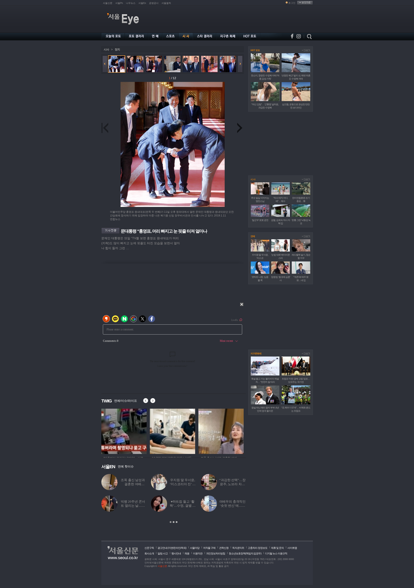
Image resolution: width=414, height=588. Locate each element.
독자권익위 (238, 547)
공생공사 (153, 3)
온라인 (176, 547)
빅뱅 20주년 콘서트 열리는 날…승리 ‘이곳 (133, 505)
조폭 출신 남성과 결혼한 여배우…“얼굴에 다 (133, 484)
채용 (187, 553)
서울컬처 (166, 3)
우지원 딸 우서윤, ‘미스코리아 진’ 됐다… (182, 484)
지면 (170, 547)
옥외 (183, 547)
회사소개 (149, 553)
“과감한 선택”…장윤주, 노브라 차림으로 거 (232, 484)
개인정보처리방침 (215, 553)
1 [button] (170, 522)
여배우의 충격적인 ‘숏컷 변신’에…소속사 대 (232, 505)
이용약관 (197, 553)
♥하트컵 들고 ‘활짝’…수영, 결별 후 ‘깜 (183, 505)
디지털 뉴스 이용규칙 (276, 553)
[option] (124, 431)
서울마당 (194, 547)
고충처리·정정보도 (257, 547)
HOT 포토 (255, 50)
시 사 (253, 179)
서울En (142, 3)
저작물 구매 (209, 547)
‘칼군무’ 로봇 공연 (260, 220)
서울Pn (119, 3)
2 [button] (173, 522)
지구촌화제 (256, 353)
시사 (106, 49)
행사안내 (176, 553)
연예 (253, 236)
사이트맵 (292, 547)
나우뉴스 (130, 3)
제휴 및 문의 (277, 547)
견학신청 (224, 547)
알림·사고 (163, 553)
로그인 (291, 3)
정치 (117, 49)
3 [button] (176, 522)
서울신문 (107, 3)
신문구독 (149, 547)
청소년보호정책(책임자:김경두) (245, 553)
